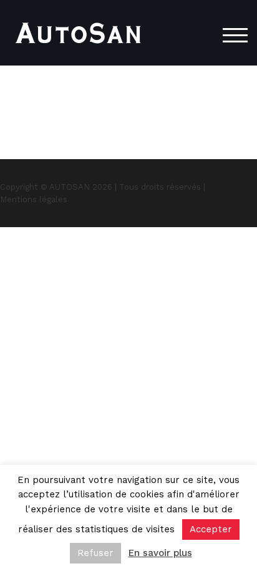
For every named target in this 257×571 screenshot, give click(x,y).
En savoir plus (160, 553)
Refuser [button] (95, 553)
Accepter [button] (211, 529)
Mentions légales (33, 199)
